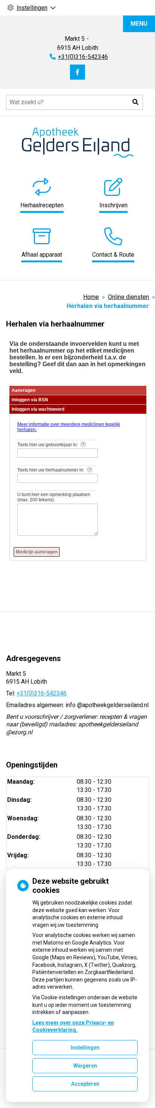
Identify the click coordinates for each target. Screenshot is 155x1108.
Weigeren (85, 1066)
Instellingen (85, 1048)
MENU (139, 23)
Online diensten (128, 297)
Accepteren (85, 1084)
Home (91, 297)
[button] (135, 102)
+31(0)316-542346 (42, 693)
